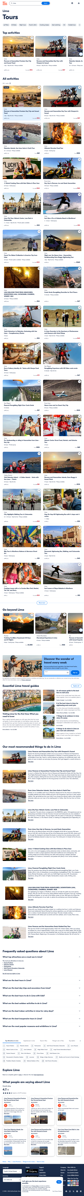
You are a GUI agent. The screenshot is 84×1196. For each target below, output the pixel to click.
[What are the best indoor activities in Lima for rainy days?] (79, 1011)
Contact (41, 1170)
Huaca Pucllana (8, 962)
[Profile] (78, 3)
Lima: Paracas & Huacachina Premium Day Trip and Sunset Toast (15, 1099)
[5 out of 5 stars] (15, 1102)
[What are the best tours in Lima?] (79, 980)
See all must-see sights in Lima (11, 973)
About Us (63, 1170)
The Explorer (63, 1184)
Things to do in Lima (29, 1161)
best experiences (38, 1075)
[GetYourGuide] (5, 3)
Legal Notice (42, 1172)
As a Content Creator (72, 1172)
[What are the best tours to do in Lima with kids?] (79, 995)
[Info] (10, 83)
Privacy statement (26, 680)
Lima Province (17, 1161)
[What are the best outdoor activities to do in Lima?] (79, 1003)
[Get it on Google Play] (32, 1171)
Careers (62, 1172)
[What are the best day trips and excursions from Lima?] (79, 988)
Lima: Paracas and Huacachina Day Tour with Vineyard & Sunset (68, 1099)
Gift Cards (63, 1180)
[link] (18, 54)
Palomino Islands (9, 964)
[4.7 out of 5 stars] (7, 1093)
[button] (18, 54)
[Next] (81, 54)
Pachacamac (7, 966)
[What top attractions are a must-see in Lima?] (79, 957)
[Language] (72, 3)
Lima (20, 1075)
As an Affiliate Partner (73, 1175)
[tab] (12, 1041)
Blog (62, 1175)
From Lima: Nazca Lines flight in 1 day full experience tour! (68, 1130)
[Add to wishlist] (32, 37)
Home (4, 1161)
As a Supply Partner (72, 1170)
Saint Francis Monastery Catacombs (14, 968)
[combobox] (25, 3)
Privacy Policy (42, 1175)
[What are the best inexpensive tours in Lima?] (79, 1018)
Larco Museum (8, 970)
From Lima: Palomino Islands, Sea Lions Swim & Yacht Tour (13, 1130)
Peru (9, 1161)
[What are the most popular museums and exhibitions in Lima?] (79, 1026)
